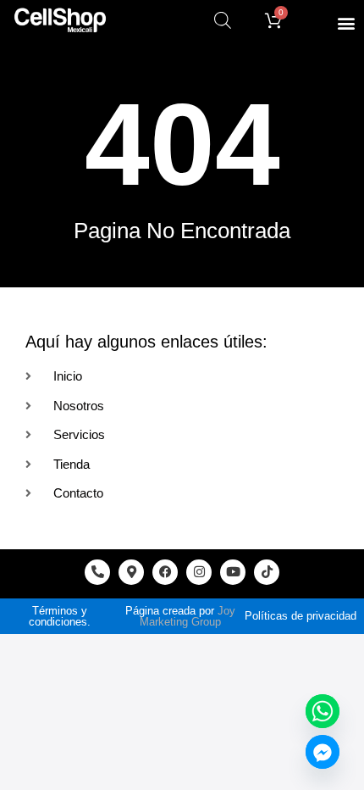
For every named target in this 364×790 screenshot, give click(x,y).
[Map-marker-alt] (131, 572)
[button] (346, 22)
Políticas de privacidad (300, 615)
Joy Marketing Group (187, 616)
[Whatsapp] (322, 711)
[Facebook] (165, 572)
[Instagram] (199, 572)
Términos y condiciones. (60, 616)
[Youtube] (232, 572)
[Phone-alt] (97, 572)
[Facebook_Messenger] (322, 752)
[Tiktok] (266, 572)
